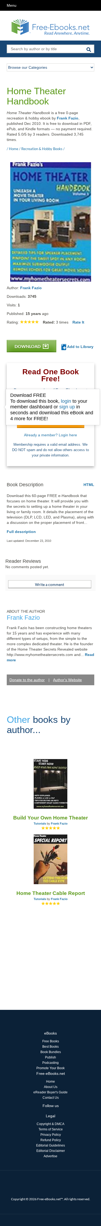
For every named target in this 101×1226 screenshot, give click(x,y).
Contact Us (51, 1098)
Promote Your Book (50, 1068)
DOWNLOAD (28, 346)
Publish (50, 1057)
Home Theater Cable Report (50, 893)
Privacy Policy (50, 1135)
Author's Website (67, 680)
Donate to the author (27, 680)
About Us (50, 1087)
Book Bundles (50, 1052)
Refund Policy (50, 1140)
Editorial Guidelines (50, 1145)
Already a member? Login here (50, 435)
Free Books (50, 1041)
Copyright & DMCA (50, 1124)
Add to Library (79, 346)
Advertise (50, 1156)
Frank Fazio (67, 118)
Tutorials (40, 823)
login (66, 401)
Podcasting (50, 1063)
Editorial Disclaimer (50, 1151)
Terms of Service (51, 1129)
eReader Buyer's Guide (50, 1092)
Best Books (50, 1047)
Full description (21, 531)
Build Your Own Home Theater (50, 818)
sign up (67, 406)
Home (50, 1081)
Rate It (78, 322)
